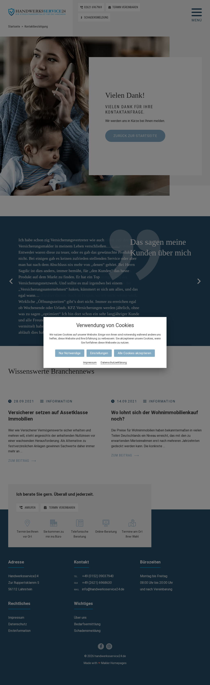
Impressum (90, 362)
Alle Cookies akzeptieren (134, 353)
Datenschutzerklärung (114, 362)
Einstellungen (99, 353)
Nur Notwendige (70, 353)
